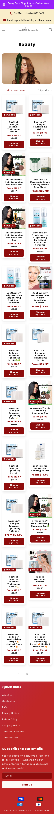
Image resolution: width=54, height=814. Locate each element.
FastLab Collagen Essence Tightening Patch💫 (14, 582)
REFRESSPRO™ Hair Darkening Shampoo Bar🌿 (40, 523)
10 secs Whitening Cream (40, 579)
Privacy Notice (10, 713)
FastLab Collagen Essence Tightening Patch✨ (14, 413)
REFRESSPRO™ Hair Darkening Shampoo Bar (14, 182)
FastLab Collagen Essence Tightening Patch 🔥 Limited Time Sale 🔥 (40, 640)
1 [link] (18, 674)
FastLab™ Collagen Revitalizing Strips (40, 126)
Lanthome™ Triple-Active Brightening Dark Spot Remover (14, 298)
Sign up (27, 784)
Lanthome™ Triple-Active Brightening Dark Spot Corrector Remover (40, 239)
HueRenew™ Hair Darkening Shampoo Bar (40, 410)
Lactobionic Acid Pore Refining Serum (40, 468)
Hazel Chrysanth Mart (22, 810)
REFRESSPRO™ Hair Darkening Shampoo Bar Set (14, 236)
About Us (7, 695)
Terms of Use (10, 737)
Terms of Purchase (13, 731)
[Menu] (3, 29)
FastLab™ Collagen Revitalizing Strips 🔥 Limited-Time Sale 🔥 (14, 640)
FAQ (4, 707)
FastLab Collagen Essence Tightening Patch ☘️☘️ (14, 355)
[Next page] (35, 674)
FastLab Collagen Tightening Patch (14, 469)
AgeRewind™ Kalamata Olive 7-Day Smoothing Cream (40, 298)
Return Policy (10, 719)
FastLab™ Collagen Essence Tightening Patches (14, 526)
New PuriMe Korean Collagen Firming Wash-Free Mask (40, 183)
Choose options (14, 144)
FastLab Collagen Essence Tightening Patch (14, 127)
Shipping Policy (11, 725)
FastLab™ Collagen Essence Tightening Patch (40, 355)
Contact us (8, 701)
